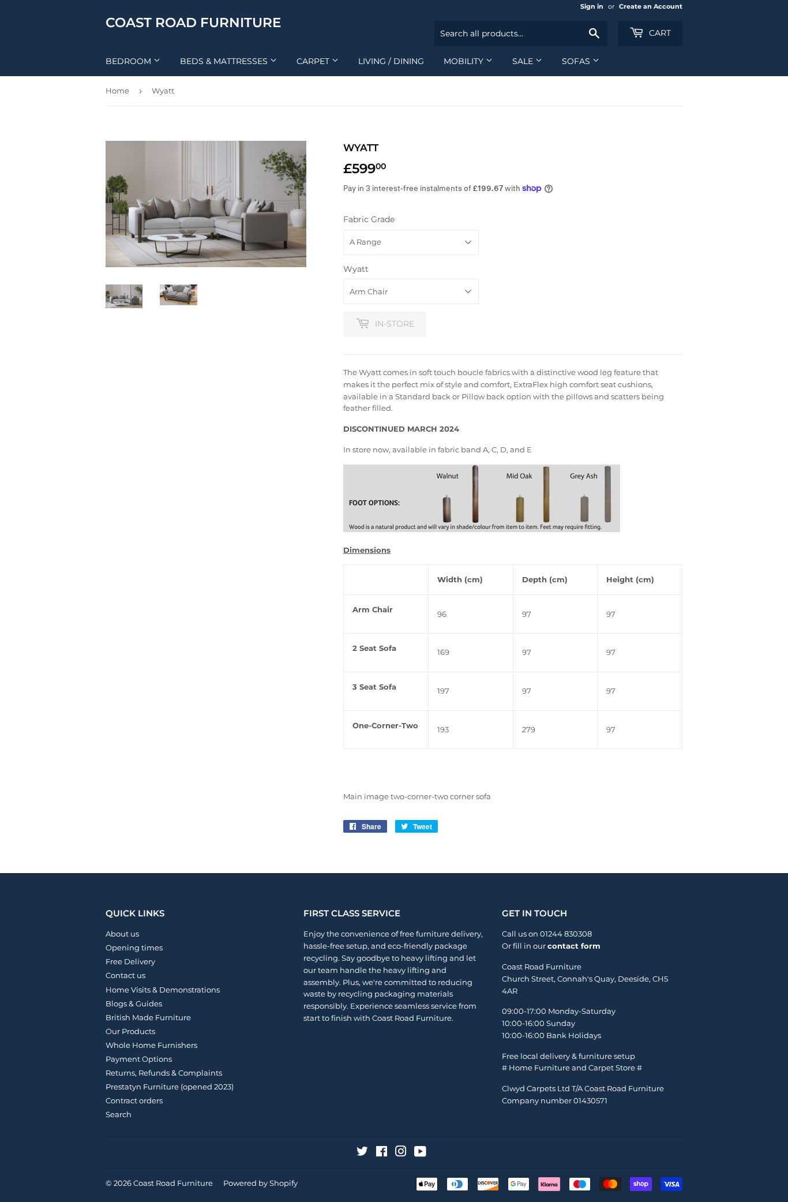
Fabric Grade (369, 219)
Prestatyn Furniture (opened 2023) (170, 1086)
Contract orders (134, 1100)
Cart (659, 33)
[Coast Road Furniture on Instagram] (401, 1153)
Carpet (314, 61)
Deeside (633, 978)
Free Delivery (130, 961)
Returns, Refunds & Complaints (164, 1072)
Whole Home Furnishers (151, 1045)
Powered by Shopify (260, 1183)
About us (122, 933)
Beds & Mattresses (225, 61)
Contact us (125, 975)
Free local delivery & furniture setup (568, 1056)
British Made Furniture (148, 1017)
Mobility (465, 61)
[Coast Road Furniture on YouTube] (420, 1153)
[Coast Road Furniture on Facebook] (382, 1153)
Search (119, 1114)
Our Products (130, 1031)
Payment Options (139, 1059)
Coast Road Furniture (193, 22)
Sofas (577, 61)
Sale (523, 61)
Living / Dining (391, 61)
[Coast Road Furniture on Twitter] (362, 1153)
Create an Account (650, 6)
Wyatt (356, 269)
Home (117, 90)
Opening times (134, 947)
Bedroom (129, 61)
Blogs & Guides (134, 1003)
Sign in (591, 6)
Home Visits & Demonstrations (163, 989)
